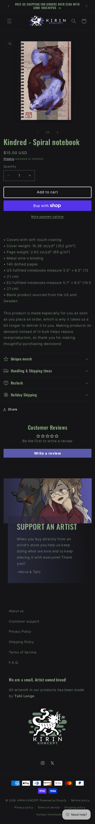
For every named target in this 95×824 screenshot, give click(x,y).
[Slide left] (37, 132)
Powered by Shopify (53, 800)
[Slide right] (57, 132)
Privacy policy (23, 807)
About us (16, 611)
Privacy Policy (20, 632)
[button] (9, 21)
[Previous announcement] (8, 6)
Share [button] (12, 409)
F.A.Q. (14, 663)
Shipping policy (74, 807)
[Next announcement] (86, 6)
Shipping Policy (21, 642)
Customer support (24, 621)
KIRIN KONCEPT (28, 800)
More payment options (47, 216)
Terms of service (49, 807)
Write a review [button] (47, 453)
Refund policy (80, 800)
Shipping (9, 158)
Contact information (49, 814)
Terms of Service (23, 652)
